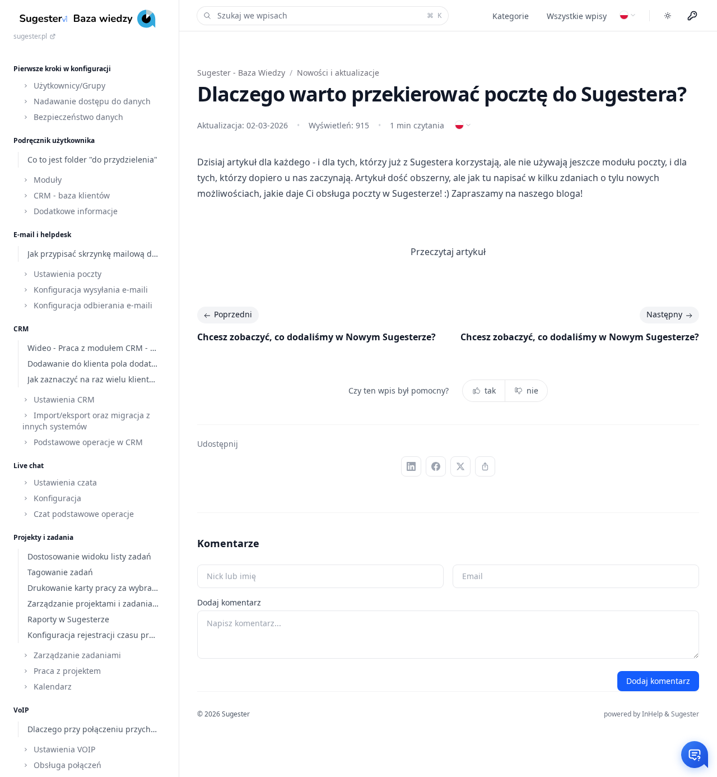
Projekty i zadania (43, 537)
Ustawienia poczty (66, 274)
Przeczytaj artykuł (448, 252)
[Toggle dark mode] (667, 15)
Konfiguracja (56, 498)
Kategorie (510, 16)
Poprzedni (233, 314)
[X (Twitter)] (460, 466)
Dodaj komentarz (229, 602)
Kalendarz (51, 686)
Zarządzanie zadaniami (76, 655)
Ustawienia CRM (63, 399)
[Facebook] (436, 466)
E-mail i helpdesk (42, 234)
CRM (21, 329)
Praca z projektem (66, 670)
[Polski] (628, 15)
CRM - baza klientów (70, 195)
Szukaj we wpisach (329, 15)
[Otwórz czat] (694, 754)
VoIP (21, 710)
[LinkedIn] (411, 466)
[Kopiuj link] (485, 466)
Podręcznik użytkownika (54, 140)
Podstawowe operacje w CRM (87, 442)
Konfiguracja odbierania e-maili (91, 305)
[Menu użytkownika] (692, 15)
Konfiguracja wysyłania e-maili (89, 289)
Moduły (46, 179)
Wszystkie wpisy (577, 16)
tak (490, 390)
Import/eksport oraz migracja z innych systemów (86, 421)
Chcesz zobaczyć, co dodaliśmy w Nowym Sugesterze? (316, 337)
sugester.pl (30, 36)
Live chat (28, 465)
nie (532, 390)
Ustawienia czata (64, 482)
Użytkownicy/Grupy (68, 85)
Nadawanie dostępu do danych (91, 101)
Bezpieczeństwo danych (77, 117)
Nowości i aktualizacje (338, 72)
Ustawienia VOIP (63, 749)
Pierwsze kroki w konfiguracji (62, 68)
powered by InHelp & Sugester (651, 714)
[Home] (89, 19)
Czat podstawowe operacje (82, 513)
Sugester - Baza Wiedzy (241, 72)
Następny (664, 314)
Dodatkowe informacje (74, 211)
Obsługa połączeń (66, 765)
